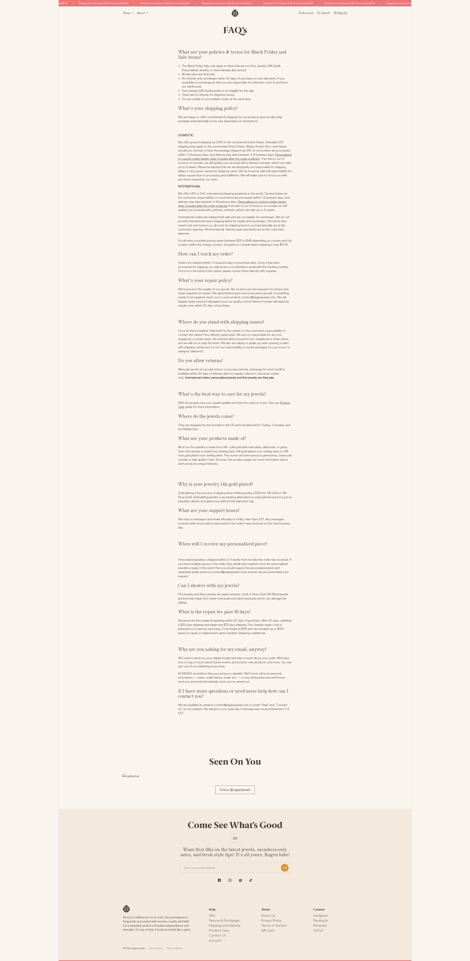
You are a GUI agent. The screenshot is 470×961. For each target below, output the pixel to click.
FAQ (212, 915)
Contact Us (217, 935)
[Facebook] (219, 880)
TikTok (318, 930)
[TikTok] (250, 880)
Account (215, 940)
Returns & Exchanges (224, 920)
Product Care (219, 930)
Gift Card (267, 930)
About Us (268, 915)
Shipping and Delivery (224, 925)
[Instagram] (230, 880)
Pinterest (320, 925)
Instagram (320, 915)
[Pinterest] (240, 880)
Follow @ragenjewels (235, 790)
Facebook (320, 920)
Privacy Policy (271, 920)
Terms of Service (273, 925)
